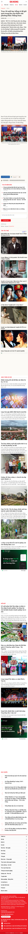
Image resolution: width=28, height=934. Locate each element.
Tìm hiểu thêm (22, 738)
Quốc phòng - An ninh (6, 865)
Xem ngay (23, 570)
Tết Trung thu (5, 180)
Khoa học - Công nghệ (6, 859)
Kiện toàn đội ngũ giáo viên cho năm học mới (16, 776)
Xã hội (16, 4)
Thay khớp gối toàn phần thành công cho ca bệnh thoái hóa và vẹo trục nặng (16, 818)
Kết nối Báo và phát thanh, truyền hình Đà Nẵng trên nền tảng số (14, 920)
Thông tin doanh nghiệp (6, 870)
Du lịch (25, 4)
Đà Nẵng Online (7, 923)
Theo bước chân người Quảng (8, 862)
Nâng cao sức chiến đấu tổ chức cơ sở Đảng (13, 209)
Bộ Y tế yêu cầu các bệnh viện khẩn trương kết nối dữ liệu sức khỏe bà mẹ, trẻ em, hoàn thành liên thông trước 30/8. (13, 385)
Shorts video (4, 890)
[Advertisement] (14, 160)
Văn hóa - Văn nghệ (5, 847)
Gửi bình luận (6, 220)
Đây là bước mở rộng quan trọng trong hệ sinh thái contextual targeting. (13, 715)
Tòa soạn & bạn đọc (6, 867)
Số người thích (11, 226)
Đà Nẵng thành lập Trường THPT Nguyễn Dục (14, 782)
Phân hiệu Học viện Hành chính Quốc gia (17, 180)
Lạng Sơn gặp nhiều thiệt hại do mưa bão (13, 412)
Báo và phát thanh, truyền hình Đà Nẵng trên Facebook (15, 925)
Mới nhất (6, 4)
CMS (12, 932)
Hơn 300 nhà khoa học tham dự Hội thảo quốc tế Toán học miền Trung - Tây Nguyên (13, 647)
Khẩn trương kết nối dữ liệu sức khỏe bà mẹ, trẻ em (13, 381)
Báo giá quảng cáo (6, 916)
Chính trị (12, 4)
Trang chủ (3, 8)
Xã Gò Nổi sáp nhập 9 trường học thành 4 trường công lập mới (16, 829)
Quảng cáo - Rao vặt (6, 873)
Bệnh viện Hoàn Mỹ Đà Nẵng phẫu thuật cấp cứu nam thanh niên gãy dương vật (15, 788)
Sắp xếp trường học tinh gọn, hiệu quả (15, 793)
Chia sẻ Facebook (6, 176)
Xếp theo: (2, 226)
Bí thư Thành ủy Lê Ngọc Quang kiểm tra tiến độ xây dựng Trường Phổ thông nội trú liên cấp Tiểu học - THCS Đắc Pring (15, 799)
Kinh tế (20, 4)
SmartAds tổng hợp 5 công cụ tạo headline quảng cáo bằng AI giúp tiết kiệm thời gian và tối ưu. (13, 547)
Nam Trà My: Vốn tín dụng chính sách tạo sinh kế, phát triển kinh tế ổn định (14, 510)
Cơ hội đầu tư (4, 882)
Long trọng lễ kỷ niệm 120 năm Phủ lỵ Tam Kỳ (12, 680)
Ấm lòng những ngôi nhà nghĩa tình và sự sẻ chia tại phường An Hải (14, 444)
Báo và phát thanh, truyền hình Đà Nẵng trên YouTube (15, 928)
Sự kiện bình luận (5, 885)
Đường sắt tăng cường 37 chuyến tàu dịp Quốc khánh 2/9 (13, 478)
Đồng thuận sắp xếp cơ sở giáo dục (14, 806)
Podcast (3, 887)
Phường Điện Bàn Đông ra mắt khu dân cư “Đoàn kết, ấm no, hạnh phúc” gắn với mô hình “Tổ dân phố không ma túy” (15, 811)
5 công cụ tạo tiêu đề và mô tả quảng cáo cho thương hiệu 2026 (13, 543)
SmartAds (5, 570)
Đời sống (3, 850)
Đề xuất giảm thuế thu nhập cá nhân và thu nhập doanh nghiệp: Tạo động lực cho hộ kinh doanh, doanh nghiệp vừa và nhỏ (13, 609)
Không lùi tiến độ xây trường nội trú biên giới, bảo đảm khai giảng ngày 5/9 (16, 823)
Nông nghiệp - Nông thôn (7, 879)
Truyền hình (4, 876)
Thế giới (3, 856)
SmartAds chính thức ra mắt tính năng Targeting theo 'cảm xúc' (13, 712)
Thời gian (6, 226)
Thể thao (3, 853)
